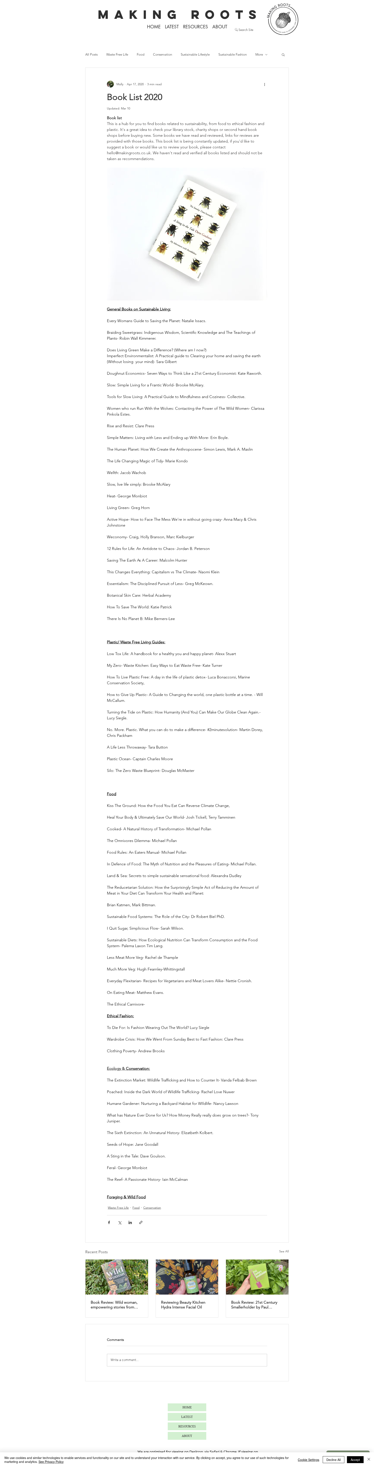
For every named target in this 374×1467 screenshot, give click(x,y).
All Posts (91, 54)
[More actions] (264, 84)
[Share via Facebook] (109, 1222)
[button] (283, 54)
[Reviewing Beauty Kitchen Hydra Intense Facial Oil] (187, 1277)
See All (284, 1251)
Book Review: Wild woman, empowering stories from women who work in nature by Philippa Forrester (114, 1305)
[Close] (368, 1460)
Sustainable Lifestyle (195, 54)
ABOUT (187, 1436)
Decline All (333, 1459)
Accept (355, 1459)
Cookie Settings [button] (308, 1459)
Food (140, 54)
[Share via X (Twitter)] (120, 1222)
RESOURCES (187, 1426)
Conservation (162, 54)
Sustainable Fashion (232, 54)
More (259, 54)
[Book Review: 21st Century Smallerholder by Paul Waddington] (257, 1277)
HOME (187, 1407)
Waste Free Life (117, 54)
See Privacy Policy (51, 1461)
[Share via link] (141, 1222)
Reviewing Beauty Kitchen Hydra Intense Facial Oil (183, 1305)
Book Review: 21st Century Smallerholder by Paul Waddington (254, 1305)
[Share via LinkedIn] (130, 1222)
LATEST (187, 1417)
